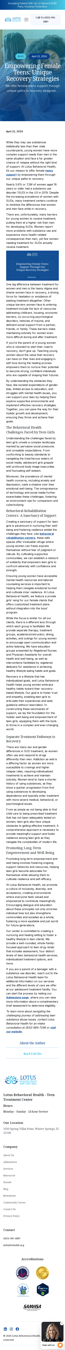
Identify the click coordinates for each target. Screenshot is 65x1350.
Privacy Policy (11, 1216)
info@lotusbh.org (13, 1245)
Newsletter (9, 1195)
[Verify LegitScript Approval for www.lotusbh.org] (43, 1289)
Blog (5, 1189)
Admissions (10, 1162)
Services (8, 1168)
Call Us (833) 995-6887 (46, 19)
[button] (26, 20)
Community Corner (14, 1202)
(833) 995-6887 (11, 1238)
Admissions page (17, 997)
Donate (7, 1182)
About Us (8, 1155)
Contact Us (9, 1209)
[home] (13, 19)
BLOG (21, 56)
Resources (9, 1175)
